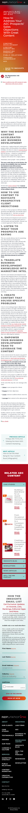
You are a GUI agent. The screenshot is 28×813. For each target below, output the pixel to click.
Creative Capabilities (7, 776)
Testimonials (8, 735)
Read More (17, 507)
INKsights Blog (19, 746)
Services (6, 754)
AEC (5, 61)
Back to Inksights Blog (14, 69)
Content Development (10, 44)
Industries (20, 722)
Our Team (6, 744)
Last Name (8, 657)
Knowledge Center (20, 741)
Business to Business (20, 734)
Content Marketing (9, 48)
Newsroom (20, 759)
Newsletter (20, 763)
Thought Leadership (9, 58)
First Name (9, 648)
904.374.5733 (5, 786)
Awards (5, 740)
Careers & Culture (6, 749)
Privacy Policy (14, 809)
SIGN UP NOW (14, 698)
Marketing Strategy (9, 52)
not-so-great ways (18, 215)
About (5, 722)
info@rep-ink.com (7, 789)
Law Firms (19, 725)
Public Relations (12, 55)
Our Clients (7, 725)
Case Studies (5, 730)
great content (12, 185)
